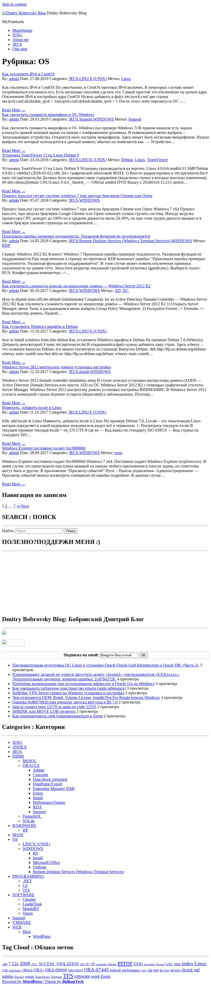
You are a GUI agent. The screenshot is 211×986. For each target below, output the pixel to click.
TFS (26, 890)
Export (160, 964)
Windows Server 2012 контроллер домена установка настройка (56, 367)
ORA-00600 (56, 970)
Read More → (13, 110)
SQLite (28, 821)
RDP (6, 245)
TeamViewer (157, 160)
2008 (25, 963)
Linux (126, 78)
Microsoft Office (46, 862)
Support (85, 119)
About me (20, 39)
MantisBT (31, 908)
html (177, 964)
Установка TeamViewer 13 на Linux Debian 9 (40, 155)
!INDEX (19, 747)
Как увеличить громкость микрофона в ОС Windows (48, 114)
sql (197, 969)
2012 (34, 964)
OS (15, 839)
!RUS (17, 44)
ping (144, 970)
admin (14, 78)
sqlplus (7, 976)
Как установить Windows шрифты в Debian (40, 326)
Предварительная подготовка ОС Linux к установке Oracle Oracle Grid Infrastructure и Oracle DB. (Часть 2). (105, 665)
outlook (115, 970)
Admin (38, 770)
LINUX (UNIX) (93, 78)
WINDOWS (103, 119)
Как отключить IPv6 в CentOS (28, 74)
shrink (187, 970)
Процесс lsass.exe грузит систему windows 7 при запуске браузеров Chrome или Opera (77, 195)
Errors (38, 793)
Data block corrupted (50, 779)
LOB (5, 970)
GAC (169, 964)
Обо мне (19, 49)
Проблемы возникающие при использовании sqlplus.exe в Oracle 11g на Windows (83, 683)
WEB (17, 927)
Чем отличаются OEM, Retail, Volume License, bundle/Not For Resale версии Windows (86, 697)
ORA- (39, 970)
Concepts (40, 775)
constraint (101, 964)
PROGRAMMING (28, 876)
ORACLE (31, 765)
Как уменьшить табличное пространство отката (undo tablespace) (69, 688)
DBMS (18, 756)
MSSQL (30, 761)
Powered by (22, 981)
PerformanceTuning (49, 802)
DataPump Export (47, 784)
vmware (82, 976)
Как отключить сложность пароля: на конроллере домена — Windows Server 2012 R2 (76, 286)
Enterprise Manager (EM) (54, 788)
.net (4, 964)
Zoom (105, 976)
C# (25, 885)
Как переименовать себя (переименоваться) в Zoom (57, 716)
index (187, 963)
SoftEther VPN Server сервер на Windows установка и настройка (68, 693)
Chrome (29, 899)
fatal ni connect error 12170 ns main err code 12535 (54, 707)
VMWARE (21, 922)
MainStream (22, 30)
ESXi (138, 964)
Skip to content (14, 4)
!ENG (17, 35)
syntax (29, 977)
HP (25, 830)
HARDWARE (24, 825)
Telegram (56, 976)
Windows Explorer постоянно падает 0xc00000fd (43, 448)
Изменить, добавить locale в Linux (32, 407)
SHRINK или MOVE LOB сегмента (43, 711)
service (175, 970)
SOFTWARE (23, 895)
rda (150, 970)
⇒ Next (22, 506)
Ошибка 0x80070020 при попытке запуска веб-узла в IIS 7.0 (65, 702)
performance (131, 970)
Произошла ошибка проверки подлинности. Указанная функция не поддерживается (76, 236)
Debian (127, 160)
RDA (37, 807)
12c (15, 963)
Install (84, 371)
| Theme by (63, 981)
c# (92, 964)
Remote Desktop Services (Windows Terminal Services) (124, 241)
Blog (27, 932)
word (95, 976)
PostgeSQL (32, 816)
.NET (27, 881)
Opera (28, 913)
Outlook (39, 867)
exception (149, 964)
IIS (35, 853)
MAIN (17, 835)
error (118, 453)
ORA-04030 (75, 970)
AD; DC (122, 290)
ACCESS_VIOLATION (58, 964)
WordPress (41, 936)
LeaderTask (32, 904)
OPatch (27, 970)
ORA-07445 (96, 969)
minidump (15, 970)
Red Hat (164, 970)
